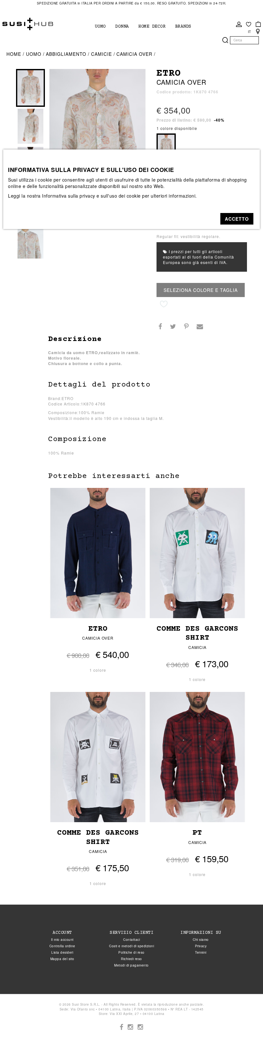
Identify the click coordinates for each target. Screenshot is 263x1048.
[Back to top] (245, 1030)
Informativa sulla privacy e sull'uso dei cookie (91, 195)
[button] (236, 219)
